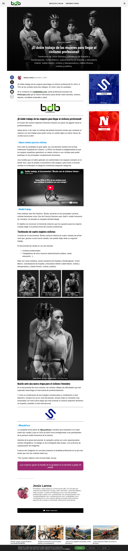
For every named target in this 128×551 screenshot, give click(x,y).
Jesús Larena (28, 77)
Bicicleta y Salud (56, 3)
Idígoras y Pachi (72, 3)
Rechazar (92, 548)
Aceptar (79, 548)
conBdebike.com (39, 92)
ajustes (67, 549)
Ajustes (104, 548)
